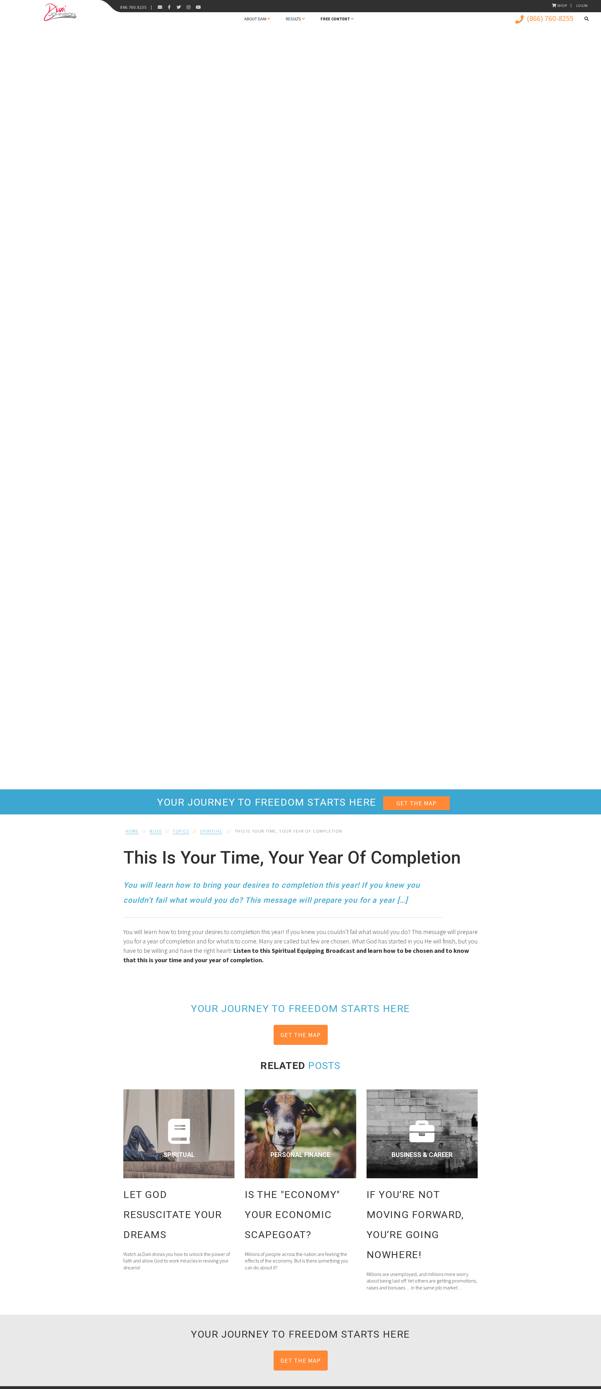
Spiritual (211, 831)
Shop (562, 5)
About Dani (255, 19)
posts (324, 1065)
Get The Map (416, 803)
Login (582, 5)
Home (132, 831)
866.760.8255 (133, 7)
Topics (181, 831)
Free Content (335, 19)
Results (293, 19)
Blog (156, 831)
